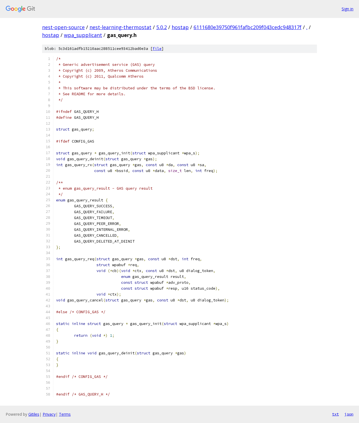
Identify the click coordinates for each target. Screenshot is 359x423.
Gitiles (33, 414)
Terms (65, 414)
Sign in (347, 8)
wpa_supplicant (83, 35)
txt (335, 414)
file (157, 48)
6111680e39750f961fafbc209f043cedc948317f (248, 27)
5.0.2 (161, 27)
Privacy (49, 414)
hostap (180, 27)
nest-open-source (63, 27)
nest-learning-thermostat (120, 27)
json (348, 414)
